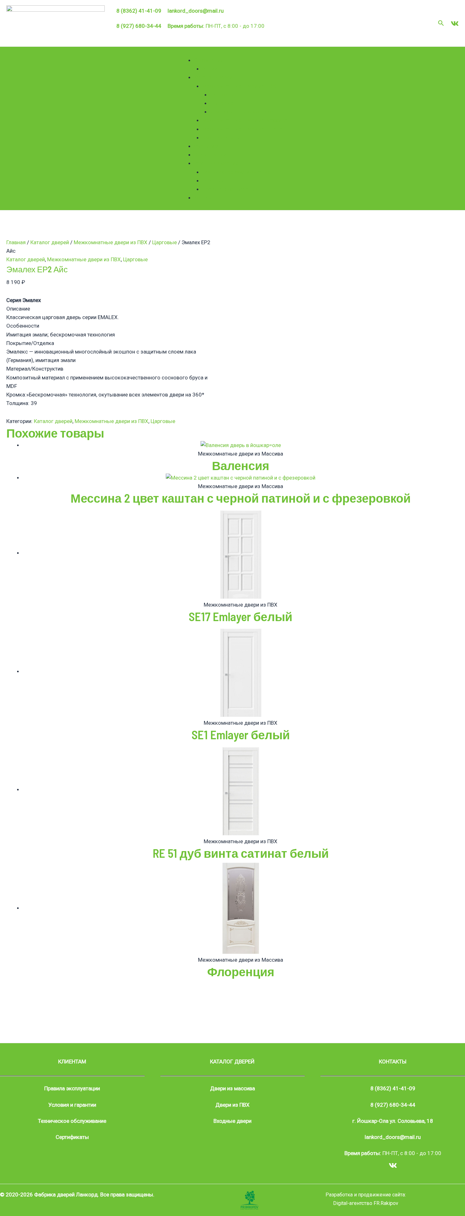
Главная (16, 242)
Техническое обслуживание (236, 172)
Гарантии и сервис (216, 163)
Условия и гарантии (72, 1105)
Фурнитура (207, 146)
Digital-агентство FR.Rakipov (365, 1203)
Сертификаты (72, 1137)
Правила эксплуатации (230, 189)
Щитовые (221, 103)
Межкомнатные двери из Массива (244, 120)
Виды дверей (210, 154)
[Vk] (455, 23)
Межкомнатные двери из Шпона (242, 129)
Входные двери (221, 137)
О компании (208, 60)
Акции (209, 68)
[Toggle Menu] (184, 53)
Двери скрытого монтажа (242, 111)
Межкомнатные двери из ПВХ (239, 86)
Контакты (206, 197)
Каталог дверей (213, 77)
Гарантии (213, 180)
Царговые (222, 94)
